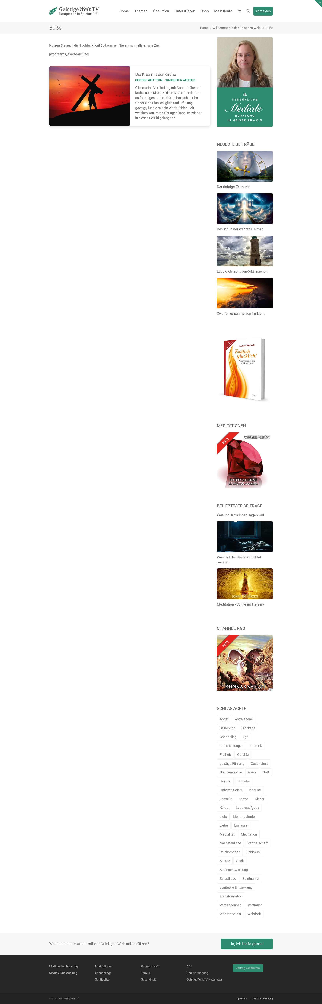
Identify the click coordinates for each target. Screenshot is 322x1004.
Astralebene (244, 719)
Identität (255, 790)
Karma (244, 799)
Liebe (224, 825)
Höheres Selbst (231, 790)
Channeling (228, 737)
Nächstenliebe (230, 843)
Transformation (231, 896)
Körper (225, 808)
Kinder (259, 799)
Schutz (225, 861)
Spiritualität (250, 878)
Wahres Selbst (230, 914)
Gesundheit (259, 763)
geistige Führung (232, 763)
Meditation (249, 834)
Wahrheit (254, 914)
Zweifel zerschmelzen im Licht (241, 313)
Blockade (248, 728)
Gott (266, 772)
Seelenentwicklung (234, 870)
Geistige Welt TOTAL (149, 80)
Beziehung (227, 728)
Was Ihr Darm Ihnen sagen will (240, 515)
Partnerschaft (257, 843)
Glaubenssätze (231, 772)
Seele (240, 861)
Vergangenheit (231, 905)
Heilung (225, 781)
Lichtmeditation (245, 817)
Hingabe (243, 781)
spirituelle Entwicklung (236, 887)
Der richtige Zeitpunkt (233, 187)
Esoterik (256, 746)
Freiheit (225, 754)
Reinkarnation (230, 852)
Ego (245, 737)
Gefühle (243, 754)
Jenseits (226, 799)
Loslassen (241, 825)
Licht (223, 817)
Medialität (227, 834)
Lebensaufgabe (247, 808)
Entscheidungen (232, 746)
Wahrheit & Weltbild (180, 80)
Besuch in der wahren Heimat (240, 229)
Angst (224, 719)
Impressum (241, 998)
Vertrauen (255, 905)
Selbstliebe (228, 878)
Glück (252, 772)
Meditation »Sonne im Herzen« (241, 604)
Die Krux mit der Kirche (155, 74)
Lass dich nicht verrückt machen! (242, 271)
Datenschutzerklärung (262, 998)
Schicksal (254, 852)
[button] (239, 11)
